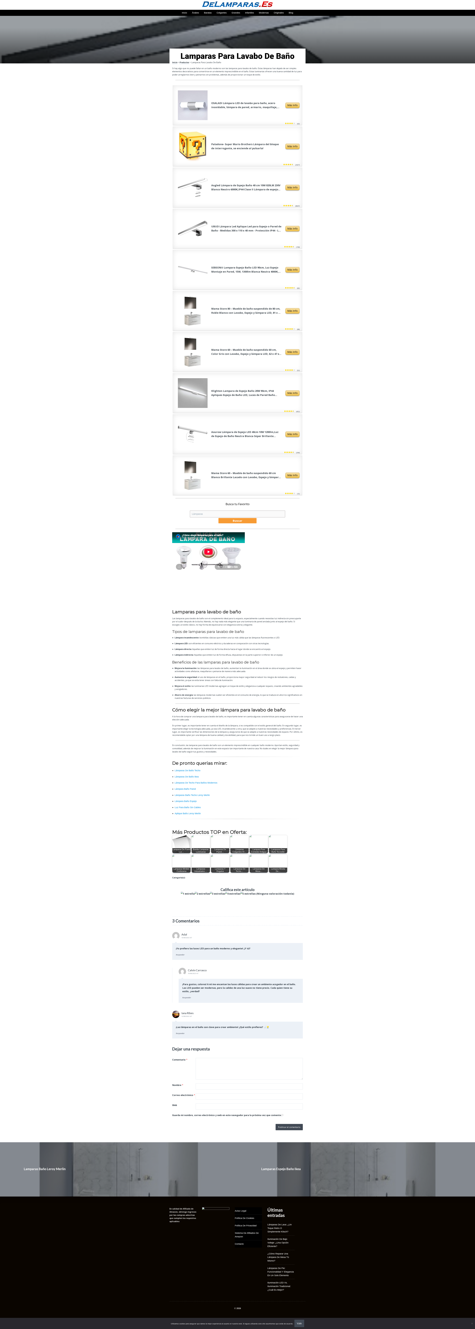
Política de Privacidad (246, 1225)
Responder (180, 955)
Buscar (237, 520)
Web (174, 1105)
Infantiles (249, 13)
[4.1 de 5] (294, 370)
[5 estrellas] (248, 894)
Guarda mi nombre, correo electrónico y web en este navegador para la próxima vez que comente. (227, 1115)
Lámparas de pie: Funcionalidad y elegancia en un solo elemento (280, 1272)
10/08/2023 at (186, 938)
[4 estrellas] (232, 894)
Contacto (239, 1244)
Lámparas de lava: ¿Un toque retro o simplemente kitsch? (279, 1228)
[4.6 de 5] (293, 411)
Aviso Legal (240, 1211)
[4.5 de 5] (292, 164)
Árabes (195, 13)
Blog (291, 13)
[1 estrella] (188, 894)
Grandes (236, 13)
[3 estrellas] (217, 894)
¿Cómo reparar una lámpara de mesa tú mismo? (278, 1257)
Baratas (208, 13)
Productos (184, 62)
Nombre (177, 1085)
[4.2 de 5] (294, 329)
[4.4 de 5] (293, 246)
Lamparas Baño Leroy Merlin (45, 1169)
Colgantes (222, 13)
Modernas (264, 13)
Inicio (184, 13)
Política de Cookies (244, 1218)
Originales (279, 13)
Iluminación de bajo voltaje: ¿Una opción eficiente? (277, 1243)
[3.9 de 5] (294, 493)
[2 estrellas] (202, 894)
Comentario (179, 1059)
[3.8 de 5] (294, 123)
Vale (299, 1323)
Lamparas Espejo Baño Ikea (281, 1169)
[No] (472, 1323)
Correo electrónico (183, 1095)
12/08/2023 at (186, 1016)
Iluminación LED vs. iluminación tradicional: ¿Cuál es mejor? (279, 1286)
